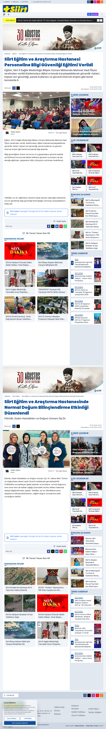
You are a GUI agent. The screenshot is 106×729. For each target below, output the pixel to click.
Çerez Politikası (78, 715)
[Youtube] (98, 1)
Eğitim (14, 54)
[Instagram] (95, 1)
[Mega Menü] (4, 14)
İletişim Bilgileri (95, 712)
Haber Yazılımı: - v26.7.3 (84, 726)
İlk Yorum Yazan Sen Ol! (38, 233)
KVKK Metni (94, 709)
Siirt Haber (16, 396)
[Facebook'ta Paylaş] (14, 88)
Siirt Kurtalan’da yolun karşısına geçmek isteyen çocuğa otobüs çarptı (63, 20)
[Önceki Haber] (98, 20)
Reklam (16, 2)
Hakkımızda (59, 707)
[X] (91, 1)
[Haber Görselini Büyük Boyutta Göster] (36, 110)
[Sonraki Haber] (101, 20)
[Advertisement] (36, 179)
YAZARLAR (10, 695)
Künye (7, 2)
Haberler (7, 54)
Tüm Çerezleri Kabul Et (20, 723)
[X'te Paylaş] (18, 88)
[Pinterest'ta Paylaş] (61, 226)
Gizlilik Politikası (78, 712)
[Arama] (102, 14)
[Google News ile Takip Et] (61, 133)
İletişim (25, 2)
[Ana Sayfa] (8, 14)
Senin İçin (94, 14)
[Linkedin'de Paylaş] (57, 226)
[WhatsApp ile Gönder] (65, 226)
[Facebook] (88, 1)
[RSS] (101, 1)
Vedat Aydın (15, 133)
